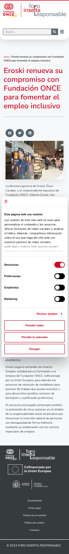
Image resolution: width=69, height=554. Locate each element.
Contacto (34, 530)
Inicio (6, 56)
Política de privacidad (34, 515)
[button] (62, 32)
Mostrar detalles (47, 313)
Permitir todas (34, 325)
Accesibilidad (34, 500)
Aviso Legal (34, 508)
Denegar (34, 348)
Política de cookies (34, 522)
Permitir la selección (35, 337)
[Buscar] (54, 32)
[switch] (59, 276)
